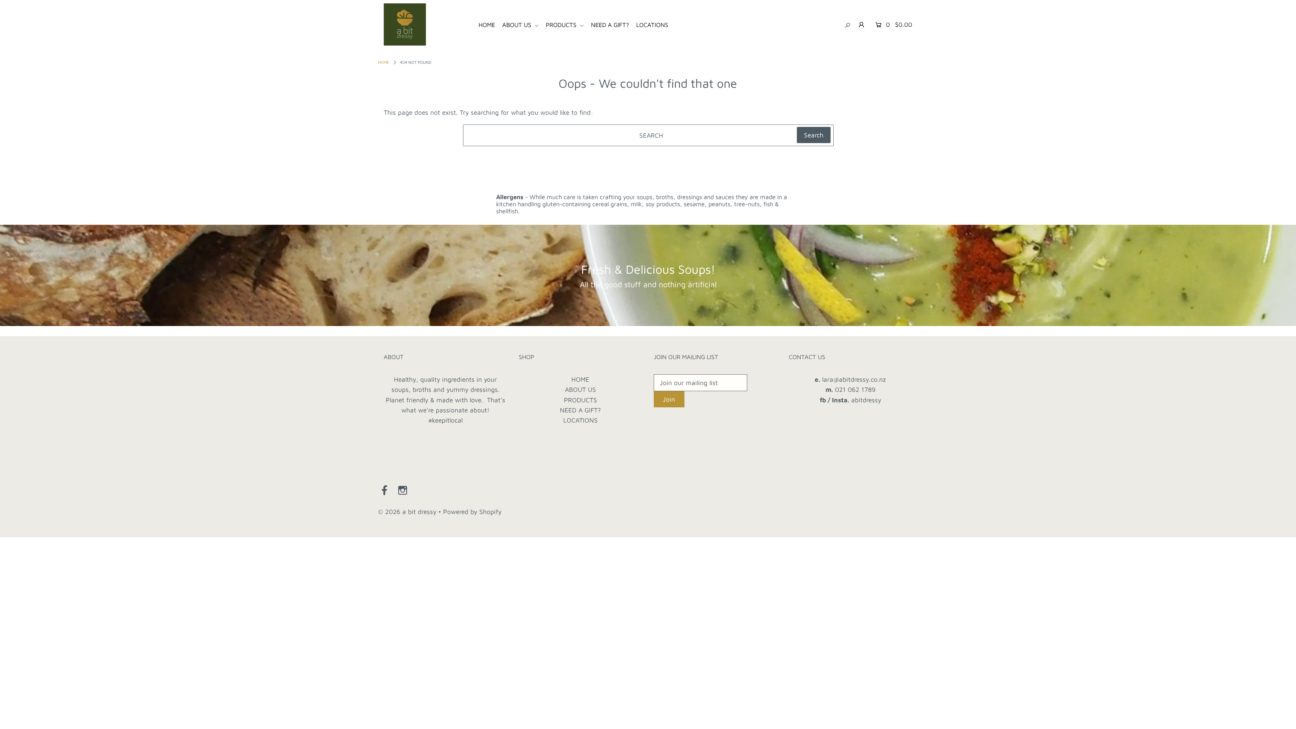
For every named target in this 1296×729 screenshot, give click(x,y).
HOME (487, 24)
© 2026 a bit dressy (407, 511)
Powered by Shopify (472, 511)
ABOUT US (517, 24)
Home (383, 62)
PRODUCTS (562, 24)
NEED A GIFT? (610, 24)
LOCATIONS (652, 24)
